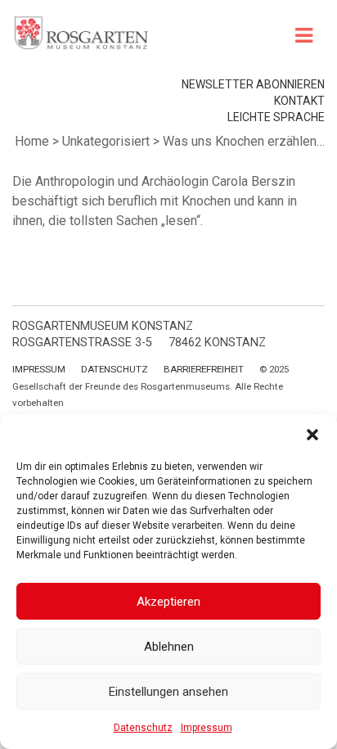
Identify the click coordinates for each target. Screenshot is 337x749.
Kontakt (299, 100)
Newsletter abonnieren (253, 84)
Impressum (206, 727)
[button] (312, 434)
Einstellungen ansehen (168, 691)
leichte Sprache (276, 117)
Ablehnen (169, 646)
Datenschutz (143, 727)
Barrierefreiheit (204, 369)
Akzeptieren (168, 601)
